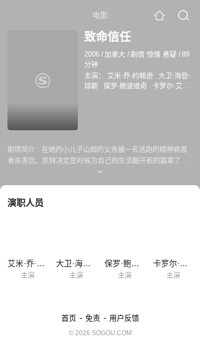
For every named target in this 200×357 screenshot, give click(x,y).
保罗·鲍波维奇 (125, 86)
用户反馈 (124, 318)
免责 (92, 318)
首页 (68, 318)
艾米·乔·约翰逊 (130, 76)
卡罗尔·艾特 (171, 86)
